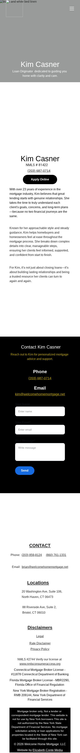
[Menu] (72, 8)
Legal (40, 636)
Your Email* (23, 422)
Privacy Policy (40, 649)
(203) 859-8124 (32, 555)
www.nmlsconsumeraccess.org (40, 663)
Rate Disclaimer (40, 643)
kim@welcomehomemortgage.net (40, 394)
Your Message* (25, 440)
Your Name (22, 404)
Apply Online (40, 179)
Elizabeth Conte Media (48, 750)
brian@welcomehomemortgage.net (45, 566)
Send (24, 470)
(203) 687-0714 (39, 171)
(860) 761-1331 (56, 555)
